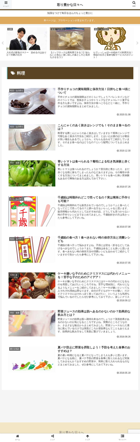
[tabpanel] (27, 42)
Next (137, 43)
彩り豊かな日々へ (70, 4)
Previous (2, 43)
